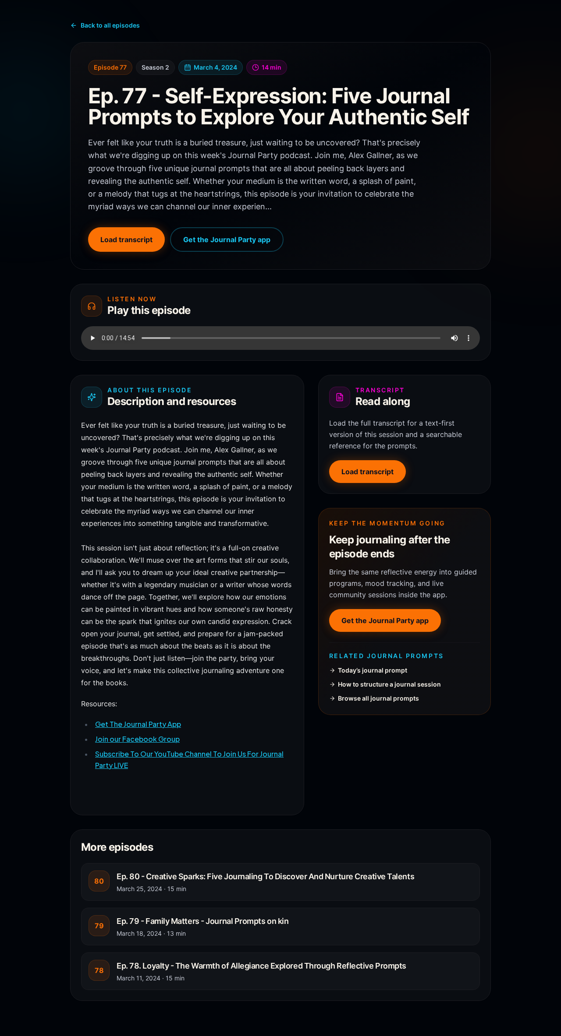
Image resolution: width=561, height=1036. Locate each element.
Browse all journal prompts (378, 698)
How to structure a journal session (389, 684)
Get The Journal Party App (138, 724)
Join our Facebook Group (137, 739)
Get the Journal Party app (226, 239)
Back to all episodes (110, 25)
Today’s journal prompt (372, 670)
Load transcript (126, 239)
